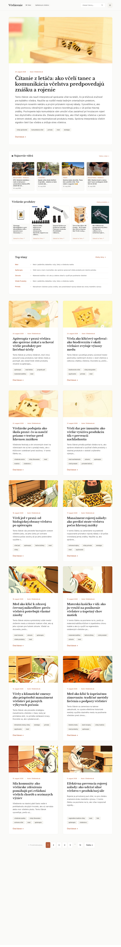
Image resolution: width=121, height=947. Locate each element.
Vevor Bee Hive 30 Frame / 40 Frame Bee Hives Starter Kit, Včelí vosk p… (79, 228)
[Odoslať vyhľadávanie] (102, 5)
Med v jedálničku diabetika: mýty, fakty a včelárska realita (53, 264)
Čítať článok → (20, 137)
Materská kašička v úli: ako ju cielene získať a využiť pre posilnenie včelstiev (60, 275)
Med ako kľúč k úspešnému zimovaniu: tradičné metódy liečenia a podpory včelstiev (87, 697)
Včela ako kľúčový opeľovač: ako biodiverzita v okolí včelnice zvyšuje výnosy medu (87, 344)
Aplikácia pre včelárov (42, 5)
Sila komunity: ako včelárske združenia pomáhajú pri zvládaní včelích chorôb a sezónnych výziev (33, 791)
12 (80, 845)
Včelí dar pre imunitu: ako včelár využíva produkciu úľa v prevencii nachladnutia (86, 434)
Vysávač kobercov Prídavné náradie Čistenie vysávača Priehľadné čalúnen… (59, 229)
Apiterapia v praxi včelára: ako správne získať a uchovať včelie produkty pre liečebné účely (33, 344)
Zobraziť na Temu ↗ (19, 238)
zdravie (18, 275)
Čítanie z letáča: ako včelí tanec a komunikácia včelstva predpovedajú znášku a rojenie (59, 84)
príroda (17, 286)
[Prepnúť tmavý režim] (110, 5)
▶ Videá (28, 5)
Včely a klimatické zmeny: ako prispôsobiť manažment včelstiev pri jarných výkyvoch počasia (33, 699)
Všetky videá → (104, 156)
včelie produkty (20, 281)
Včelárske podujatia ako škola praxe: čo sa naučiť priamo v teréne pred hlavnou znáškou (30, 434)
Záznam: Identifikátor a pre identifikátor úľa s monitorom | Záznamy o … (20, 229)
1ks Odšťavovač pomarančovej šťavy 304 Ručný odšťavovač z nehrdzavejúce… (100, 229)
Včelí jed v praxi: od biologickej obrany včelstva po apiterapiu (32, 521)
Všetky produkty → (103, 202)
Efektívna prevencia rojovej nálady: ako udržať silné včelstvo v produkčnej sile (87, 787)
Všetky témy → (100, 257)
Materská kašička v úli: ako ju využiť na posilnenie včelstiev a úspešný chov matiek (86, 609)
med (16, 264)
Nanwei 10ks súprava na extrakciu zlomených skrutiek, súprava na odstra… (40, 230)
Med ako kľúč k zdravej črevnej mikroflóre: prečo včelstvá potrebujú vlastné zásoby (31, 609)
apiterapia (19, 270)
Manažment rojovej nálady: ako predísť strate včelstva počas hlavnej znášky (87, 521)
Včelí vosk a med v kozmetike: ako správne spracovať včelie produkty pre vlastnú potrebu (64, 270)
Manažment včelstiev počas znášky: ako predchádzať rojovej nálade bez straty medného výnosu (67, 287)
